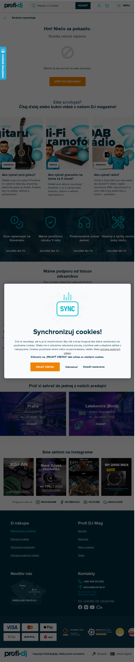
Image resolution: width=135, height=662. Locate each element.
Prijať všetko (45, 366)
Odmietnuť (71, 366)
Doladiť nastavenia (94, 366)
